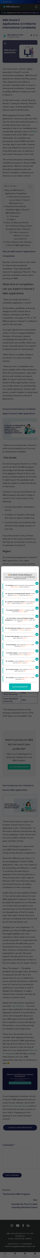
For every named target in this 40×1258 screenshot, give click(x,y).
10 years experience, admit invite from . (20, 594)
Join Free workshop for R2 (20, 687)
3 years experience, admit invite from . (20, 645)
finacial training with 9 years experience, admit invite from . (20, 586)
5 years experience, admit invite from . (20, 670)
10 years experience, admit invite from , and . (20, 602)
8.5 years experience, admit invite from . (20, 620)
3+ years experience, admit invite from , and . (20, 653)
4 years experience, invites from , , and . (20, 629)
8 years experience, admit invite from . (20, 637)
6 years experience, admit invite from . (20, 678)
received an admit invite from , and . (20, 611)
